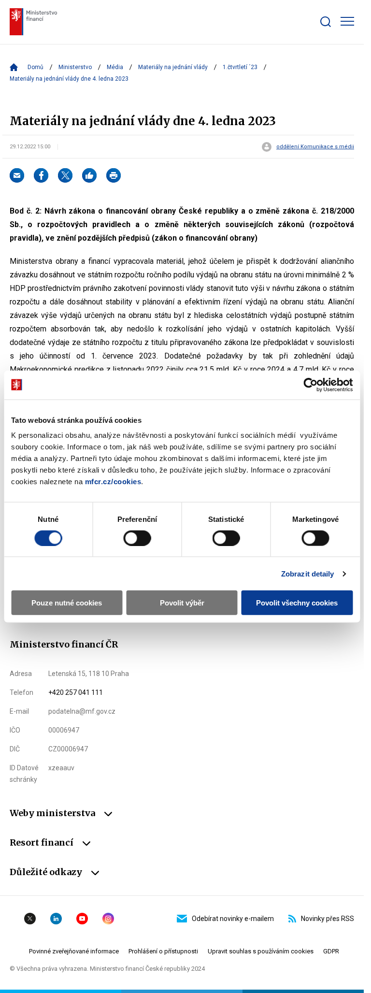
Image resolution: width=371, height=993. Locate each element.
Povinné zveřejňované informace (74, 951)
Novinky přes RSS (327, 918)
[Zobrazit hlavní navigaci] (347, 21)
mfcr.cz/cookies (113, 481)
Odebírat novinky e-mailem (233, 918)
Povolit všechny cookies (297, 603)
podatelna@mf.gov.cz (81, 711)
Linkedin (56, 918)
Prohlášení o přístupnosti (163, 951)
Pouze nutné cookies (66, 603)
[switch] (137, 538)
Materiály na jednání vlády (173, 67)
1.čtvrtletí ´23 (240, 67)
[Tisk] (113, 175)
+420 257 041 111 (75, 692)
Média (115, 67)
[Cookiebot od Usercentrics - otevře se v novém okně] (310, 384)
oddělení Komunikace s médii (315, 147)
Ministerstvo (75, 67)
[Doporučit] (89, 175)
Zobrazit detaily (307, 573)
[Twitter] (65, 175)
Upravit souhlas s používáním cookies (261, 951)
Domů (35, 67)
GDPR (331, 951)
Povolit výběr (182, 603)
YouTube (82, 918)
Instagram (108, 918)
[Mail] (17, 175)
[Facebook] (41, 175)
